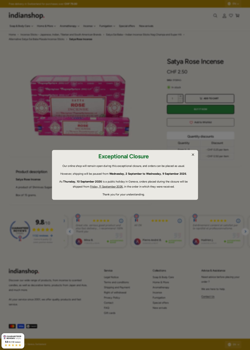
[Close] (192, 154)
